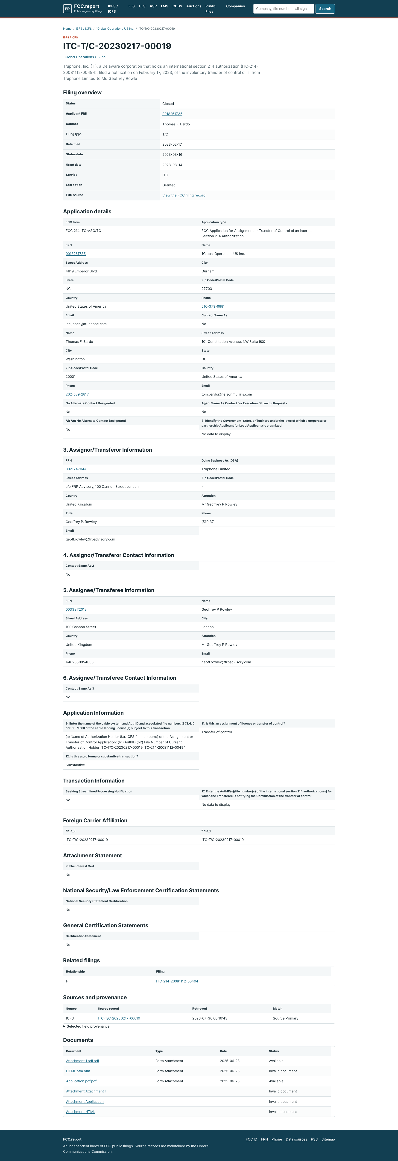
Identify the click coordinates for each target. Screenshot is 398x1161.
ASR (153, 6)
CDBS (177, 6)
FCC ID (251, 1139)
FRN (264, 1139)
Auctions (193, 6)
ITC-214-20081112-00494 (177, 981)
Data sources (296, 1139)
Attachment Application (85, 1101)
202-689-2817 (77, 394)
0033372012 (76, 609)
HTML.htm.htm (78, 1071)
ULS (142, 6)
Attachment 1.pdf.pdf (82, 1061)
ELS (132, 6)
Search (325, 8)
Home (67, 28)
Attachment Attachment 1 (86, 1091)
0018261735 (172, 114)
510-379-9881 (213, 306)
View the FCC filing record (183, 195)
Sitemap (328, 1139)
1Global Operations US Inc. (115, 28)
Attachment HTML (80, 1111)
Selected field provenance (88, 1026)
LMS (164, 6)
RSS (314, 1139)
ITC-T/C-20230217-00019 (119, 1018)
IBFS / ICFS (113, 9)
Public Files (210, 9)
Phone (277, 1139)
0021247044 (76, 469)
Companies (235, 6)
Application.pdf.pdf (81, 1081)
